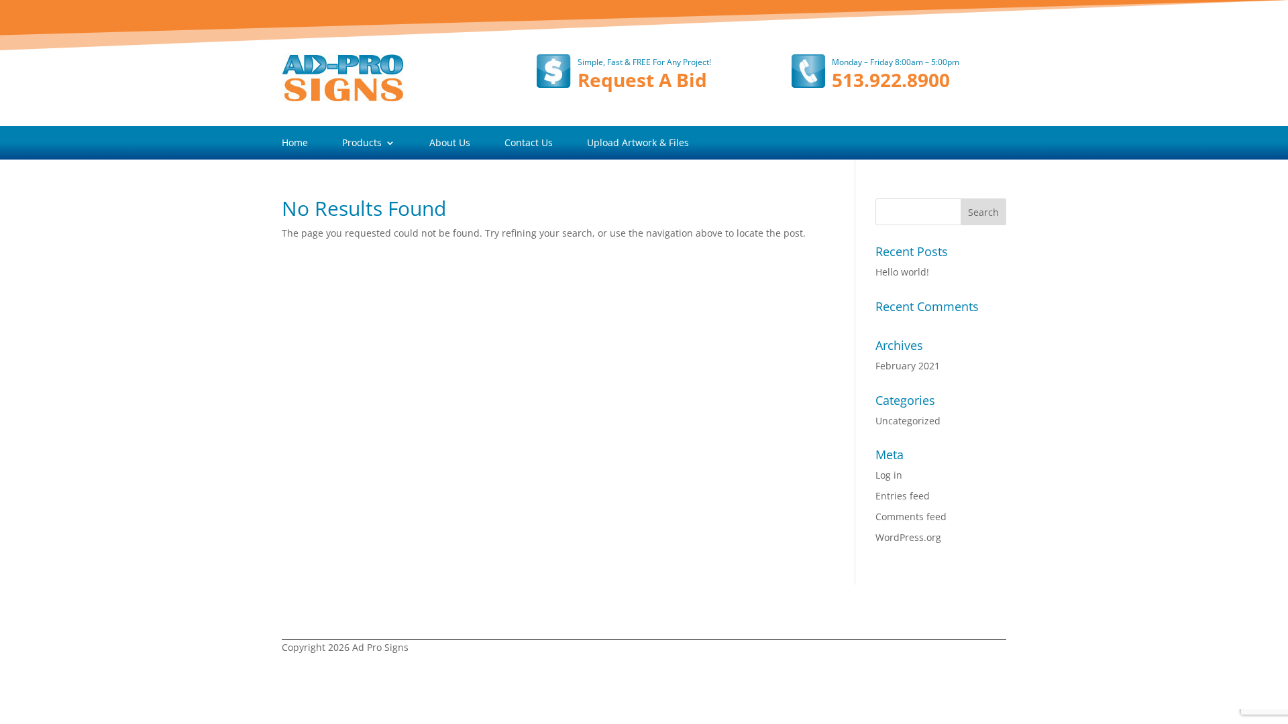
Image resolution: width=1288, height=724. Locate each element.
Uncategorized (908, 420)
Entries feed (902, 495)
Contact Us (528, 143)
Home (295, 143)
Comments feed (911, 516)
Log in (888, 475)
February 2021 (907, 365)
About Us (449, 143)
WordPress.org (908, 537)
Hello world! (902, 271)
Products (362, 143)
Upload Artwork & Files (638, 143)
